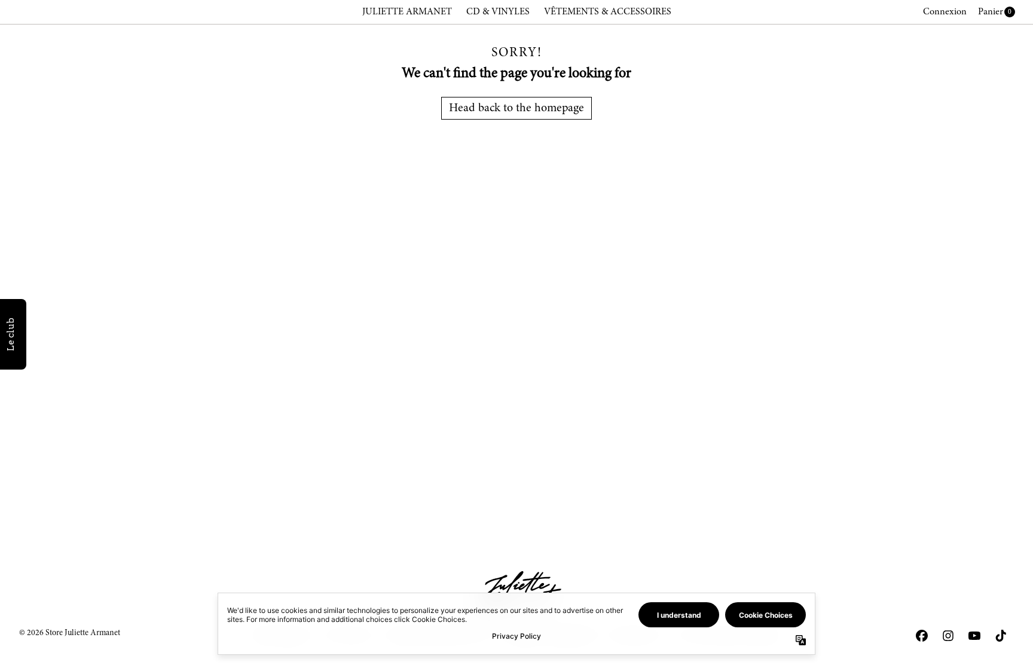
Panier (990, 12)
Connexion (945, 12)
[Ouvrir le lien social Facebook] (922, 636)
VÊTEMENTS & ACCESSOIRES (607, 12)
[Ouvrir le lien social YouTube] (974, 636)
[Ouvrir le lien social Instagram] (948, 636)
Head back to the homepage (516, 108)
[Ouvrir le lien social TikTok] (1001, 636)
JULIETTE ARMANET (407, 12)
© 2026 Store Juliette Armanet (69, 633)
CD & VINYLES (498, 12)
